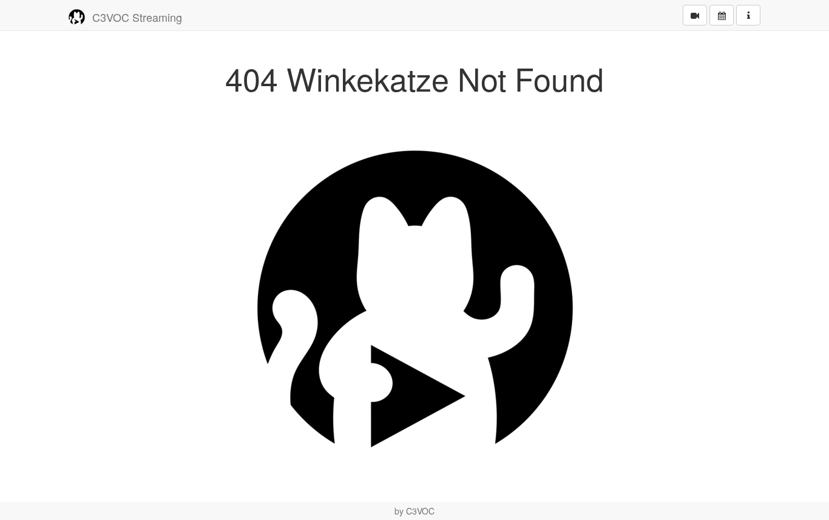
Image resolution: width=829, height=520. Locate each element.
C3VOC (420, 511)
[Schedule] (721, 15)
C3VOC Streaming (137, 17)
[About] (748, 15)
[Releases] (695, 15)
